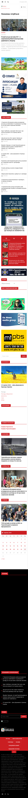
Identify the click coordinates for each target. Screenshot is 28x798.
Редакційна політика (14, 748)
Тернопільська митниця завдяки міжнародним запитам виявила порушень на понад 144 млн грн (11, 459)
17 (3, 549)
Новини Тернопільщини (8, 429)
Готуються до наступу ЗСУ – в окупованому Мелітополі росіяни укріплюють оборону (12, 39)
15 (21, 546)
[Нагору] (14, 752)
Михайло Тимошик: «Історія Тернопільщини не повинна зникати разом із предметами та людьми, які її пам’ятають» (13, 147)
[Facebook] (2, 2)
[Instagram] (5, 2)
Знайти (24, 356)
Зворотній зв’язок (17, 738)
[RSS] (8, 2)
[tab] (6, 238)
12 (10, 546)
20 (14, 549)
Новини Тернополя (7, 426)
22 (21, 549)
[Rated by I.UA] (14, 721)
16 (25, 546)
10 (3, 546)
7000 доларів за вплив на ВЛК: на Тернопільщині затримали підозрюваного (11, 525)
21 (17, 549)
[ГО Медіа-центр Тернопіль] (14, 729)
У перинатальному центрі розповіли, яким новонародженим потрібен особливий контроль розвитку (13, 188)
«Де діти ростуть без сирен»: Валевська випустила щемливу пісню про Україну (11, 138)
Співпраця (10, 742)
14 (17, 546)
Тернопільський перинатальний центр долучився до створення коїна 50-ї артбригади (14, 161)
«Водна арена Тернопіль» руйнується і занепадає (14, 174)
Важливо (3, 32)
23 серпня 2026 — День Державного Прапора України (13, 154)
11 (6, 546)
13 (14, 546)
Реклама (18, 742)
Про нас (8, 738)
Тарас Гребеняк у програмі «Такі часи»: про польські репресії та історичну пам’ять (12, 131)
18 (6, 549)
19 (10, 549)
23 (25, 549)
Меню (24, 7)
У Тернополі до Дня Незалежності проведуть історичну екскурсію (12, 180)
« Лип (3, 559)
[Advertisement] (14, 591)
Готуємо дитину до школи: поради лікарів (12, 168)
